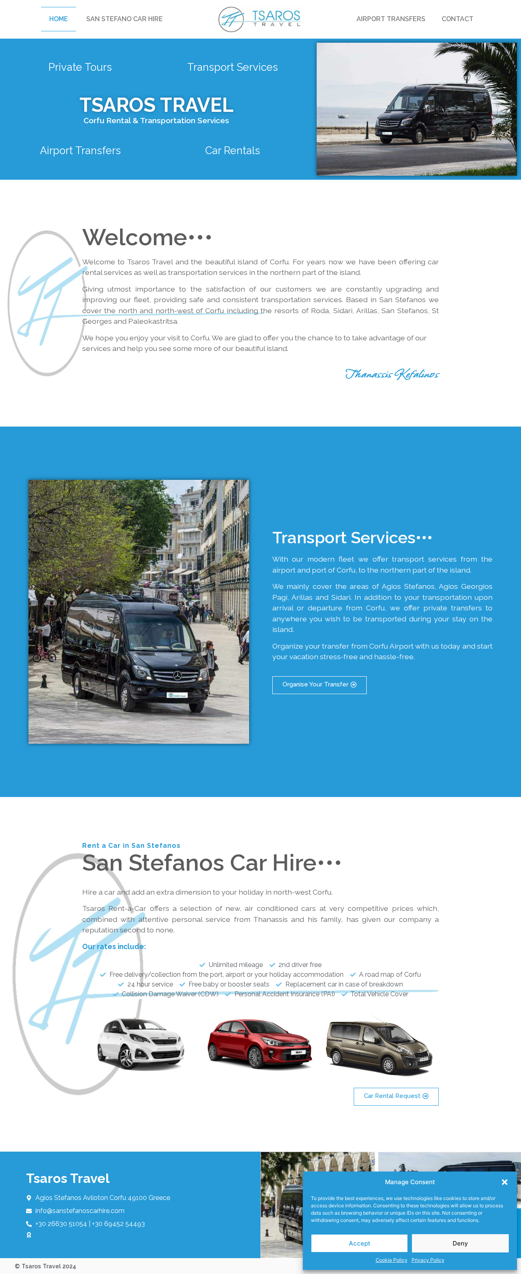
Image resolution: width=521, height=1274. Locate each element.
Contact (457, 19)
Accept (359, 1243)
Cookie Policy (391, 1260)
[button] (505, 1182)
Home (58, 19)
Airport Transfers (391, 19)
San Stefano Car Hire (124, 19)
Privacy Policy (428, 1260)
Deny (460, 1243)
